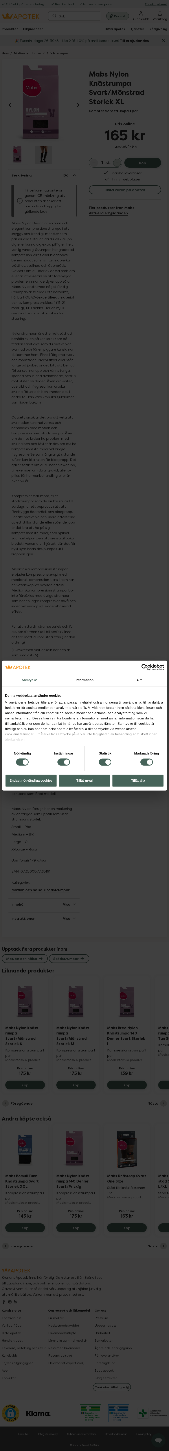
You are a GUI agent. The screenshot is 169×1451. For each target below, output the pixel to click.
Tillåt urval (84, 780)
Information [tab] (84, 680)
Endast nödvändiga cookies (31, 780)
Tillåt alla (138, 780)
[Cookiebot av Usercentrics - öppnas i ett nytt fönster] (144, 667)
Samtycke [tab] (29, 680)
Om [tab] (139, 680)
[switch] (63, 762)
